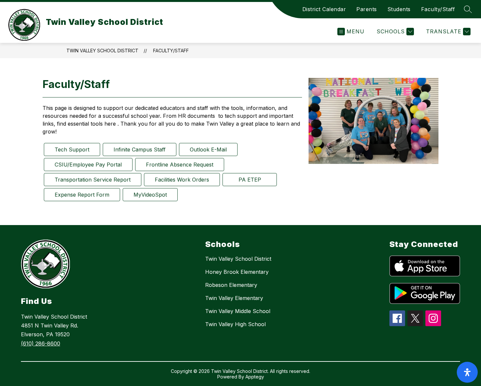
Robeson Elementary (231, 285)
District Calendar (324, 9)
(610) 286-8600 (40, 343)
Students (399, 9)
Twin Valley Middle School (237, 311)
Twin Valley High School (235, 324)
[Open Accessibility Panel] (467, 372)
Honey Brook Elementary (237, 272)
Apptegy (254, 376)
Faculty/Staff (438, 9)
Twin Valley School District (102, 50)
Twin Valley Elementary (234, 298)
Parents (366, 9)
